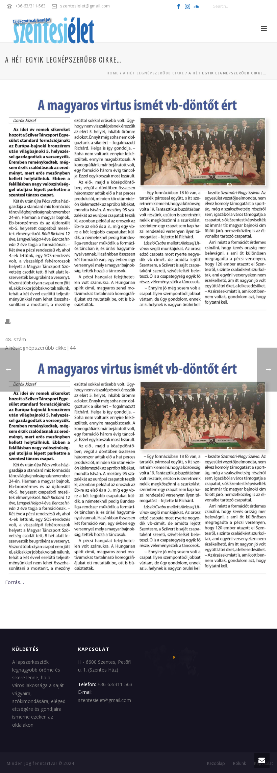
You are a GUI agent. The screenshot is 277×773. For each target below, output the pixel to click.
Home (112, 73)
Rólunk (239, 763)
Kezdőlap (216, 763)
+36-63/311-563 (30, 6)
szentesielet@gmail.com (85, 6)
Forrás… (14, 582)
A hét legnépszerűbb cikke (153, 73)
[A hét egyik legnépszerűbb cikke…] (138, 203)
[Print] (11, 321)
